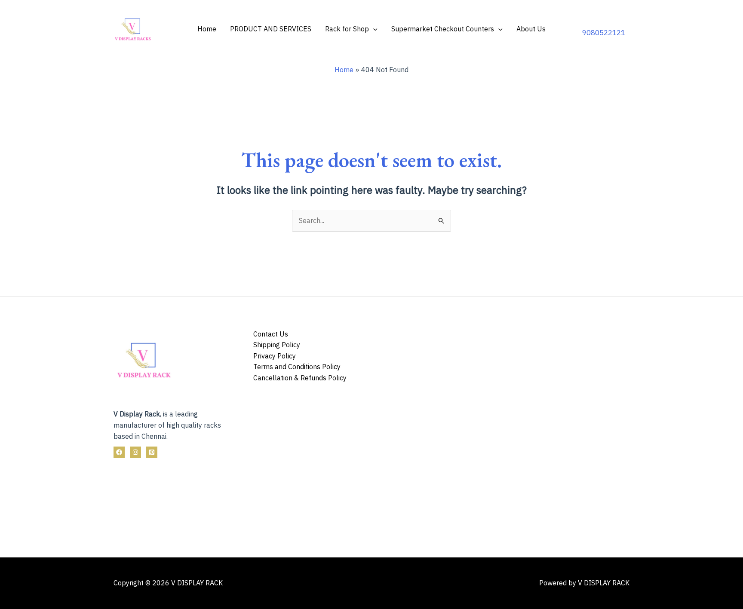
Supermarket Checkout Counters (442, 28)
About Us (531, 28)
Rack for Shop (347, 28)
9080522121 (603, 32)
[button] (373, 28)
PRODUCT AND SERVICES (270, 28)
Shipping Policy (276, 344)
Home (206, 28)
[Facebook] (119, 452)
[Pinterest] (151, 452)
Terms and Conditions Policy (297, 366)
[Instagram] (135, 452)
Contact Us (270, 334)
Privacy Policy (274, 356)
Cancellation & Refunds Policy (300, 377)
